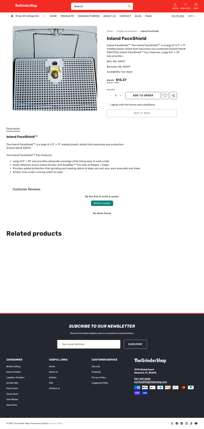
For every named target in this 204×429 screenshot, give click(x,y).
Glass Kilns (11, 405)
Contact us (54, 388)
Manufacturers (88, 16)
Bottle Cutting (13, 366)
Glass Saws (12, 388)
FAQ (51, 383)
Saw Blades (12, 399)
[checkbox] (131, 104)
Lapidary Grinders (15, 377)
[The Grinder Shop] (26, 6)
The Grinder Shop (21, 423)
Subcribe (135, 344)
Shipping (96, 372)
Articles (53, 377)
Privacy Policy (99, 377)
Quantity (111, 89)
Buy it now (142, 113)
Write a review (102, 203)
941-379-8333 (177, 16)
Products (67, 16)
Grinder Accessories (127, 31)
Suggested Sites (100, 383)
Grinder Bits (12, 383)
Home (110, 31)
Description (13, 128)
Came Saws (12, 394)
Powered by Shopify (39, 423)
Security (96, 366)
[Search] (129, 6)
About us (53, 372)
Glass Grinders (13, 372)
